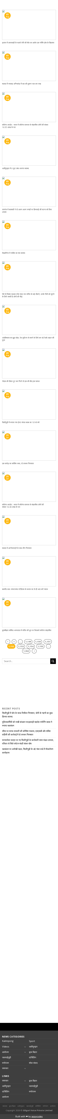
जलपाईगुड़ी (6, 1057)
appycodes (37, 1116)
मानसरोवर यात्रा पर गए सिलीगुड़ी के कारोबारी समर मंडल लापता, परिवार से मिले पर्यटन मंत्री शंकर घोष (28, 741)
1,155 (40, 646)
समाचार (5, 1068)
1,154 (31, 646)
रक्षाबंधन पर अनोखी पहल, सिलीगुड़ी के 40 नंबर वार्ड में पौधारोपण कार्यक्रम (27, 750)
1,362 (26, 651)
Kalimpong (8, 1041)
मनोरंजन (5, 1062)
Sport (32, 1041)
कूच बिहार (33, 1052)
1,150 (38, 641)
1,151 (48, 641)
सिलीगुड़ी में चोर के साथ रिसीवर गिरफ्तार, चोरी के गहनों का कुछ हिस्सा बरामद (27, 714)
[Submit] (53, 661)
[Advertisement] (19, 684)
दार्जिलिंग (32, 1057)
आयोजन (5, 1052)
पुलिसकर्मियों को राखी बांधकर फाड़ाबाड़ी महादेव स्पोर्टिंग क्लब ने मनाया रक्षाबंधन (27, 723)
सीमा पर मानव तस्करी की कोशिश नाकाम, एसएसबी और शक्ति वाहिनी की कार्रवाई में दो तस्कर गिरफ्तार (26, 732)
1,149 (28, 641)
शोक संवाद (33, 1062)
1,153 (21, 646)
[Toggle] (25, 1046)
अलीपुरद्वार (33, 1046)
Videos (5, 1046)
